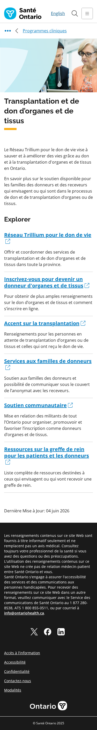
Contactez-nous (17, 680)
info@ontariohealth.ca (24, 613)
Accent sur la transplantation (41, 323)
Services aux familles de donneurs (48, 361)
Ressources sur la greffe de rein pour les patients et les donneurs (46, 452)
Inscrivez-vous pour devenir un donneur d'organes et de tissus (43, 282)
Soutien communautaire (35, 405)
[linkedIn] (61, 631)
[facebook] (47, 631)
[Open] (87, 13)
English (58, 13)
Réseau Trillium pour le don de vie (47, 234)
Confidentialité (16, 671)
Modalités (12, 690)
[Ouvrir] (74, 13)
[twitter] (34, 631)
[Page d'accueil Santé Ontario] (22, 13)
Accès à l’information (22, 652)
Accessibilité (15, 662)
